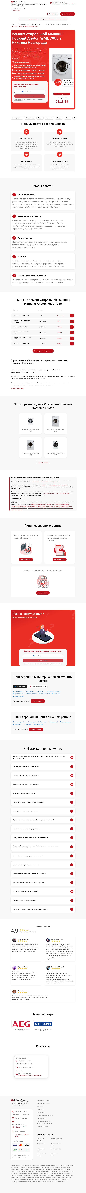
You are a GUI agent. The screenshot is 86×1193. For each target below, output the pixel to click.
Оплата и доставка (43, 1103)
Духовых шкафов (56, 1138)
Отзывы (65, 19)
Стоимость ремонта (43, 1100)
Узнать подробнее (25, 559)
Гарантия (49, 118)
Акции (68, 118)
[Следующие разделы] (74, 117)
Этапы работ (30, 118)
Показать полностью (17, 388)
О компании (22, 19)
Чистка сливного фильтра (45, 506)
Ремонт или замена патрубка (55, 508)
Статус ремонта (53, 14)
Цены (40, 118)
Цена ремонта (43, 19)
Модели (59, 118)
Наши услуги (41, 1118)
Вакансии (51, 19)
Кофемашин (41, 1144)
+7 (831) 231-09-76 (19, 8)
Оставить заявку (37, 701)
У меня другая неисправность (43, 351)
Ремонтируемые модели (45, 1115)
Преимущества (17, 118)
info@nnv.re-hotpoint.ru (25, 1067)
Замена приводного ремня (38, 504)
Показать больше (43, 462)
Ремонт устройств (33, 19)
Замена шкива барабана (54, 504)
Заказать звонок (68, 14)
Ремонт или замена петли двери (37, 508)
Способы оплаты (42, 1126)
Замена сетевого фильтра (29, 506)
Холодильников (56, 1149)
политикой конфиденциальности (55, 663)
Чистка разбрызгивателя (60, 506)
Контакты (58, 19)
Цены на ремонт (61, 94)
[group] (21, 1026)
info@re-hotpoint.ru (21, 1118)
